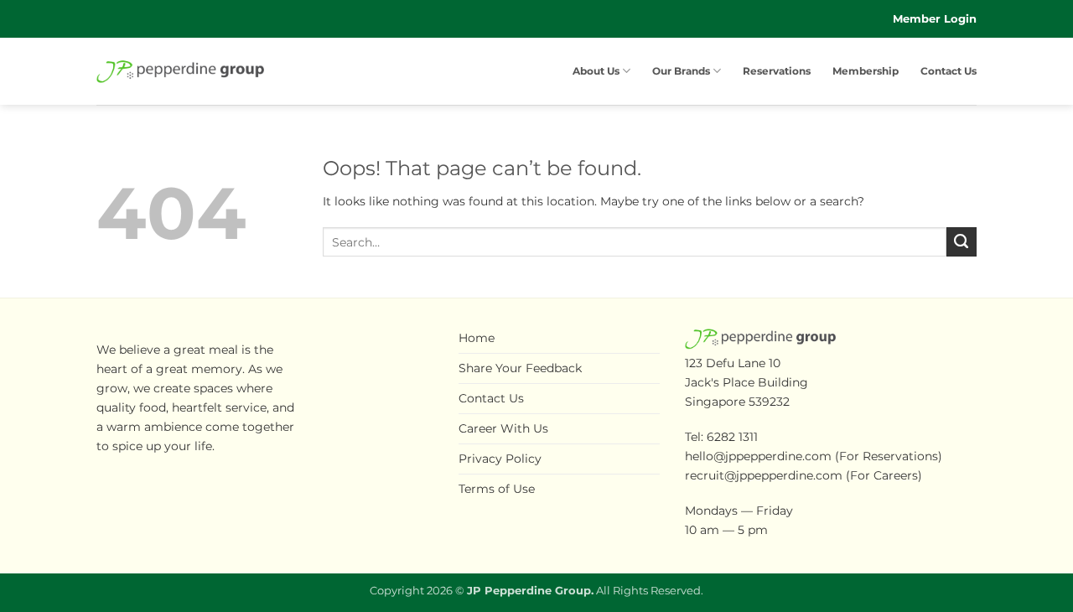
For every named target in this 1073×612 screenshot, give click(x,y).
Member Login (935, 18)
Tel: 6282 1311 (721, 436)
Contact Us (948, 71)
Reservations (777, 71)
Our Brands (681, 71)
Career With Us (503, 428)
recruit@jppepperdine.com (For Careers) (803, 475)
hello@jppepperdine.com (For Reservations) (813, 456)
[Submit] (961, 242)
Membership (865, 71)
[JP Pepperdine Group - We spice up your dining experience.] (180, 71)
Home (477, 337)
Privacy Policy (500, 458)
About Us (596, 71)
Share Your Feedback (520, 368)
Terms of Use (497, 488)
